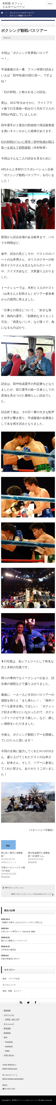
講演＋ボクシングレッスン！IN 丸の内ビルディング (31, 894)
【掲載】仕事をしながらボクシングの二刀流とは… (22, 922)
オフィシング (9, 1024)
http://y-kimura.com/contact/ (12, 1079)
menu (50, 4)
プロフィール (9, 1015)
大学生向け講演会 (8, 950)
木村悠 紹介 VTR (12, 1019)
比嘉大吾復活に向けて (10, 959)
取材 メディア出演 (11, 979)
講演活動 (7, 1028)
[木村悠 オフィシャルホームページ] (13, 5)
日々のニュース (9, 985)
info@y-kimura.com (9, 1068)
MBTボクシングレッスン (14, 888)
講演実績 (7, 1033)
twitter (7, 1051)
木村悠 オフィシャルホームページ (25, 1100)
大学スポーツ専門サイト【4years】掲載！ (19, 931)
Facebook (9, 1042)
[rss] (20, 1002)
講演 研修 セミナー (12, 991)
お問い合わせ (9, 1055)
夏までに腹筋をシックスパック (14, 941)
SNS (5, 1037)
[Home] (4, 14)
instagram (9, 1046)
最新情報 (7, 1010)
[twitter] (28, 1002)
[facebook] (35, 1002)
